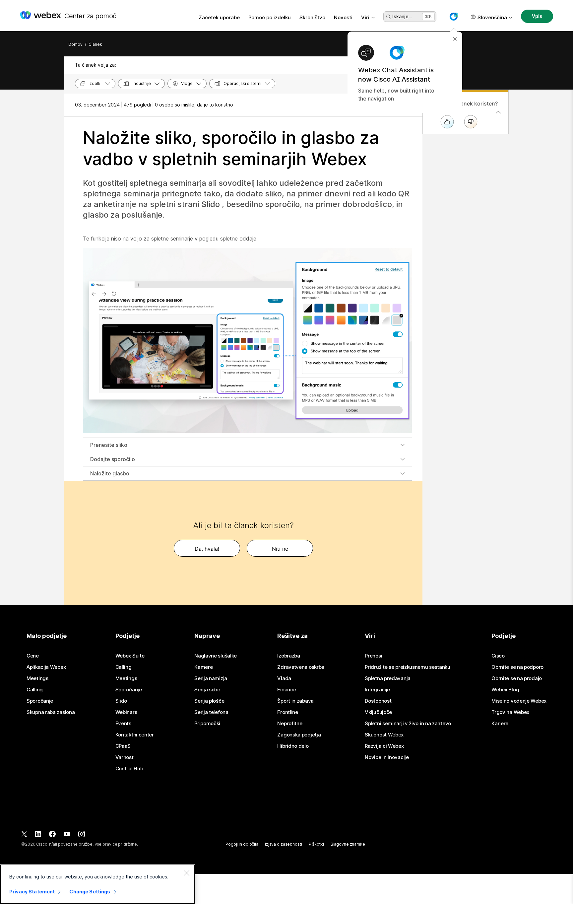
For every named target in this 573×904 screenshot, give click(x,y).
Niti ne (280, 548)
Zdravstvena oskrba (300, 667)
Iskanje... (402, 16)
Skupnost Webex (384, 734)
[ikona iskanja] (388, 17)
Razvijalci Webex (384, 746)
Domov (75, 44)
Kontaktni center (134, 734)
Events (123, 723)
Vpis (537, 16)
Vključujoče (378, 712)
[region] (97, 884)
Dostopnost (378, 701)
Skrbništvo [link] (312, 17)
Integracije (377, 689)
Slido (121, 701)
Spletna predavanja (388, 678)
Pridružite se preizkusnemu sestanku (407, 667)
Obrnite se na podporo (517, 667)
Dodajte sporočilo (112, 459)
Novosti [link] (343, 17)
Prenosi (373, 656)
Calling (35, 689)
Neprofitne (289, 723)
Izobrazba (288, 656)
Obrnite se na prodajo (516, 678)
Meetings (37, 678)
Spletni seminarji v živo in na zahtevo (408, 723)
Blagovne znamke (348, 844)
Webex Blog (505, 689)
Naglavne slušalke (215, 656)
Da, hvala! (207, 548)
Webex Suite (130, 656)
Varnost (124, 757)
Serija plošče (209, 701)
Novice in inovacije (387, 757)
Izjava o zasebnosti (283, 844)
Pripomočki (207, 723)
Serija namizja (210, 678)
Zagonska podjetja (299, 734)
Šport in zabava (295, 701)
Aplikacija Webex (46, 667)
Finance (286, 689)
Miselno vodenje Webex (518, 701)
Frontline (287, 712)
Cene (33, 656)
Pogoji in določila (241, 844)
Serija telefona (211, 712)
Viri (365, 17)
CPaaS (123, 746)
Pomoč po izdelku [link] (269, 17)
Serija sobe (207, 689)
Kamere (203, 667)
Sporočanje (40, 701)
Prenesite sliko (108, 445)
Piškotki (316, 844)
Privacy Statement (32, 891)
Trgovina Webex (510, 712)
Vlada (284, 678)
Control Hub (129, 768)
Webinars (126, 712)
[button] (453, 16)
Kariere (499, 723)
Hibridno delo (292, 746)
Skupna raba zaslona (51, 712)
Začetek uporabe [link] (219, 17)
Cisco (498, 656)
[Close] (186, 872)
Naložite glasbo (109, 473)
